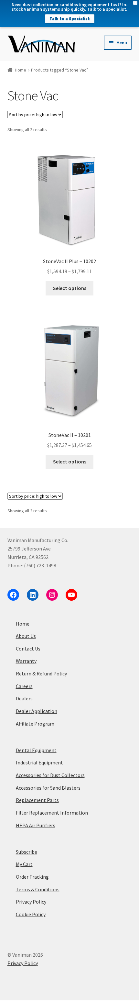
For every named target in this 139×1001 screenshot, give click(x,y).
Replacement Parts (37, 800)
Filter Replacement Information (52, 812)
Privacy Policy (31, 901)
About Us (26, 636)
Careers (24, 686)
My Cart (24, 864)
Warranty (26, 661)
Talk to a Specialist (69, 18)
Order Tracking (32, 876)
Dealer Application (36, 711)
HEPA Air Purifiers (35, 825)
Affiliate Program (35, 723)
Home (20, 70)
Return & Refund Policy (41, 673)
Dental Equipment (36, 750)
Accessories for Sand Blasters (48, 787)
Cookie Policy (31, 914)
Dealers (24, 698)
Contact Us (28, 648)
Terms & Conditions (37, 889)
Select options (69, 288)
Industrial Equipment (39, 762)
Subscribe (26, 852)
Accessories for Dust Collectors (50, 775)
